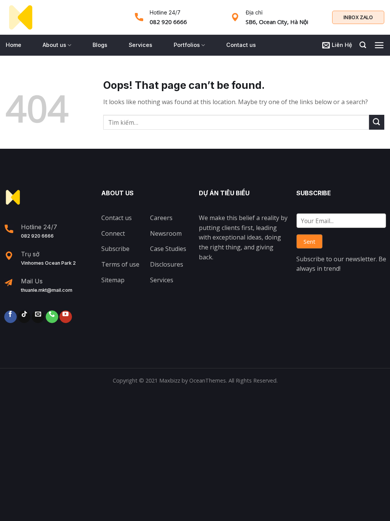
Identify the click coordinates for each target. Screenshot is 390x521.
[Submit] (376, 122)
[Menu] (379, 45)
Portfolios (187, 45)
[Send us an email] (38, 316)
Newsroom (166, 233)
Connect (113, 233)
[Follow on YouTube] (65, 316)
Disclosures (166, 264)
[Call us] (52, 316)
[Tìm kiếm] (363, 45)
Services (140, 45)
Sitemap (113, 280)
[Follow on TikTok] (24, 316)
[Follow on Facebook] (10, 316)
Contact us (241, 45)
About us (54, 45)
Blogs (100, 45)
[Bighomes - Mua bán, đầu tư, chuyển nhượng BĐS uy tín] (20, 17)
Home (13, 45)
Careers (161, 218)
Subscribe (115, 248)
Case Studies (168, 248)
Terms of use (120, 264)
